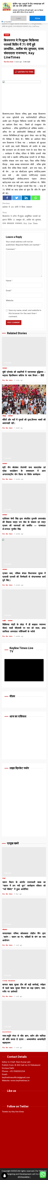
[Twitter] (16, 198)
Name (9, 281)
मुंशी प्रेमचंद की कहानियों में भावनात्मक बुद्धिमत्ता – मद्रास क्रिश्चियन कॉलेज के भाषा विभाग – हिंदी (24, 352)
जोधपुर (4, 416)
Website (9, 300)
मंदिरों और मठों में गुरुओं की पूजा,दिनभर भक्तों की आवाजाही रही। (24, 399)
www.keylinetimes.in (20, 1081)
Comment (11, 249)
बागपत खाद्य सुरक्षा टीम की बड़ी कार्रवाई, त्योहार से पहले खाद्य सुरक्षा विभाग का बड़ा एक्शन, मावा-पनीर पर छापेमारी (24, 964)
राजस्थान (7, 35)
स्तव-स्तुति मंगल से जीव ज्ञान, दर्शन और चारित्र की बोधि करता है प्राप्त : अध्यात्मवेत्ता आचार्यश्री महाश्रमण (24, 1015)
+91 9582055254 (17, 1071)
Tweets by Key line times (13, 1112)
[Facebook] (7, 198)
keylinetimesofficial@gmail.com (16, 1077)
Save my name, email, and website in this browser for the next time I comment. (25, 313)
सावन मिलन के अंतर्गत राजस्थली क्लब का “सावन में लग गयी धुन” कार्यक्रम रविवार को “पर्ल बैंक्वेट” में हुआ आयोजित (24, 862)
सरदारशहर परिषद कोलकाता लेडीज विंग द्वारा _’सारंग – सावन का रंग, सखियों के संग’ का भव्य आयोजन (24, 913)
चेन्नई (3, 878)
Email (9, 291)
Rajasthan (6, 1032)
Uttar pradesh (8, 981)
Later (26, 17)
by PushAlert (8, 20)
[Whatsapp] (35, 198)
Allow (40, 17)
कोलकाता (4, 929)
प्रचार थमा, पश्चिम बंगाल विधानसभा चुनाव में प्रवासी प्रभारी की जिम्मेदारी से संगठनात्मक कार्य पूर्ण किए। (24, 553)
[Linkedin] (26, 198)
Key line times (9, 62)
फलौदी (4, 620)
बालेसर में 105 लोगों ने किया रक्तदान (17, 205)
